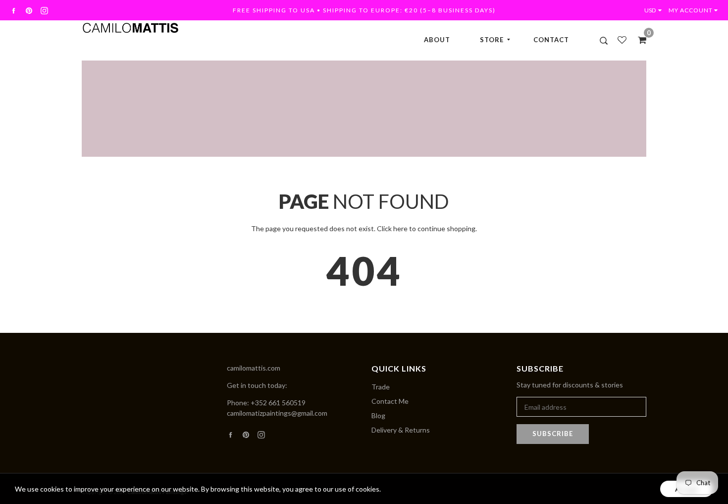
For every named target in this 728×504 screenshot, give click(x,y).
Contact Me (390, 401)
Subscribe (552, 434)
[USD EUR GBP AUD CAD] (655, 10)
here (400, 228)
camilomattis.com (253, 368)
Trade (380, 386)
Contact (551, 40)
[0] (638, 39)
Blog (378, 415)
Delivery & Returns (400, 430)
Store (492, 40)
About (437, 40)
